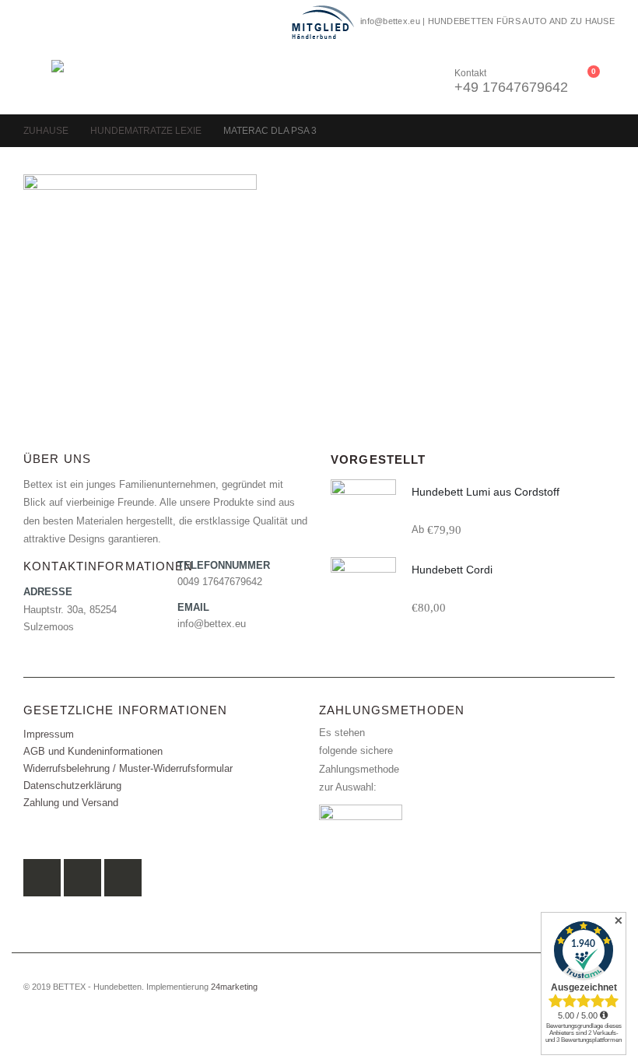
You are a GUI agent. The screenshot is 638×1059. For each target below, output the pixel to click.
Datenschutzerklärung (72, 785)
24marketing (234, 986)
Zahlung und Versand (70, 803)
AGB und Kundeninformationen (93, 751)
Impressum (48, 734)
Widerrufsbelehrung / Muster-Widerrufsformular (128, 768)
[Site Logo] (94, 79)
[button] (37, 79)
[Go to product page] (363, 512)
